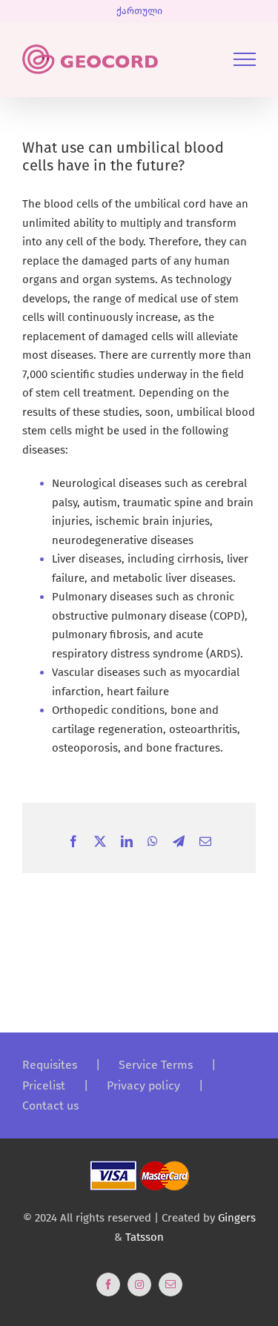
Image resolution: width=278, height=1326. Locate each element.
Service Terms (156, 1065)
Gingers (237, 1217)
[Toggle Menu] (245, 59)
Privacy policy (143, 1085)
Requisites (49, 1065)
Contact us (50, 1105)
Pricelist (43, 1085)
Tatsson (144, 1237)
